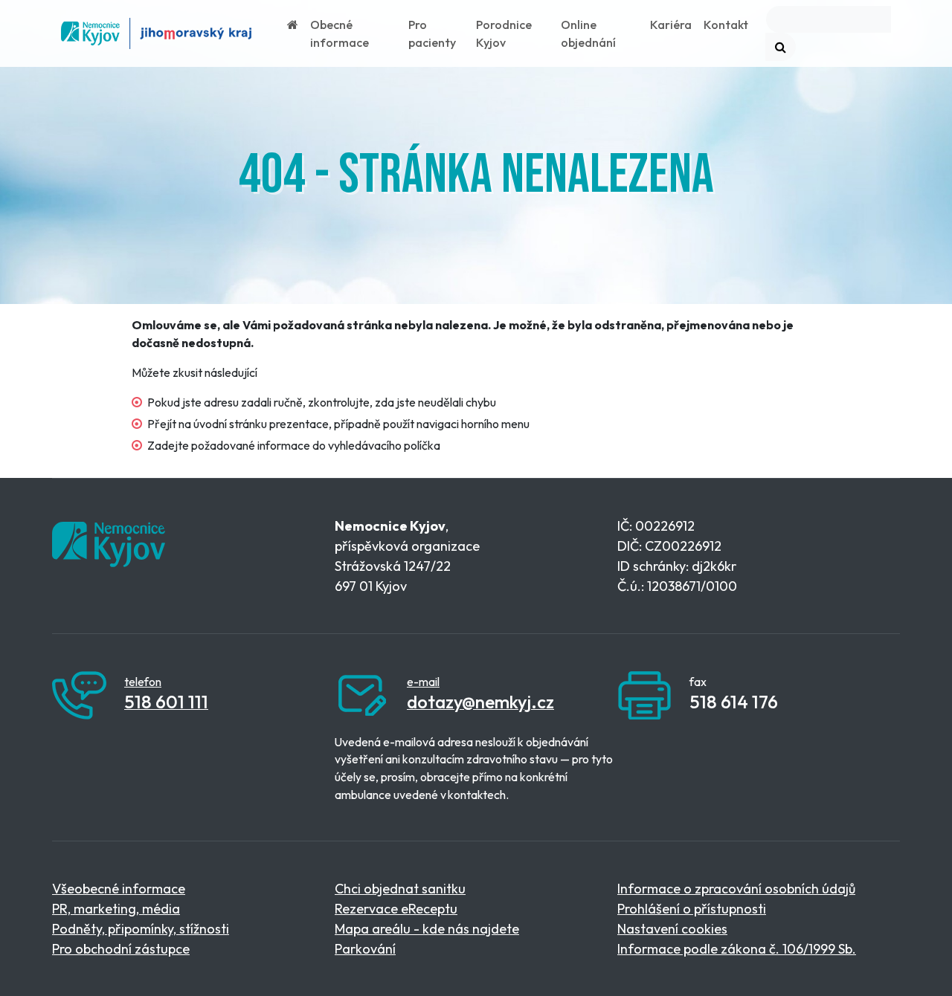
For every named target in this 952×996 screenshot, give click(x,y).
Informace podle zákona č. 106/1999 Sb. (736, 948)
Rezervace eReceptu (396, 908)
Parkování (365, 948)
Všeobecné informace (118, 888)
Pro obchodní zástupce (121, 948)
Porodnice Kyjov (504, 33)
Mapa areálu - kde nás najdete (427, 928)
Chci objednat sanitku (400, 888)
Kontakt (726, 24)
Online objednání (588, 33)
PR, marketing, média (116, 908)
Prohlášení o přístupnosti (691, 908)
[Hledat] (780, 47)
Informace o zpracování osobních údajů (736, 888)
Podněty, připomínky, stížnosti (140, 928)
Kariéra (671, 24)
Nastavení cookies (672, 928)
